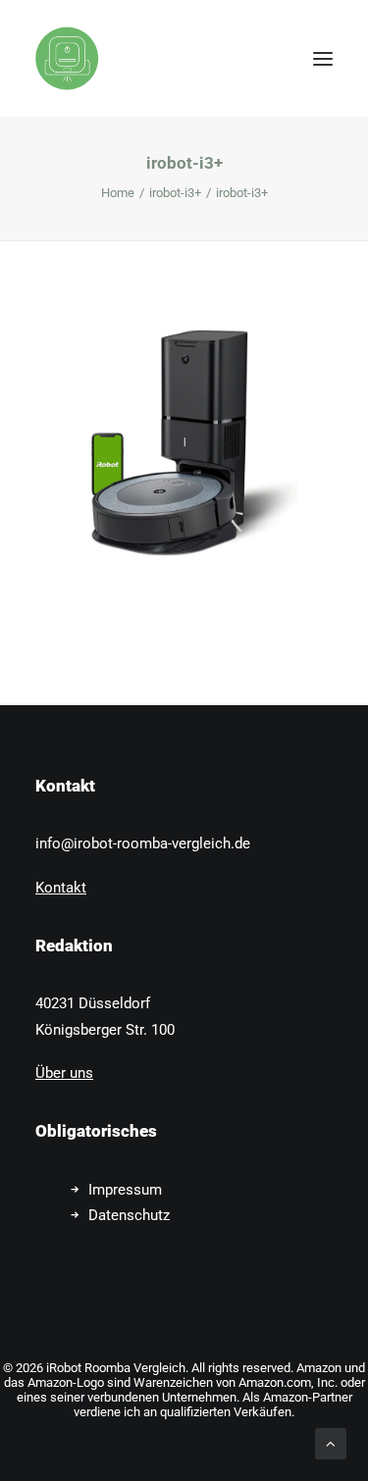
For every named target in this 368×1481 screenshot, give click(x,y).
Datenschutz (129, 1215)
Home (117, 192)
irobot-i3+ (175, 192)
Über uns (64, 1073)
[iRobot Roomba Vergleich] (67, 58)
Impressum (125, 1190)
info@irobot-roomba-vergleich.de (142, 843)
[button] (323, 58)
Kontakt (60, 887)
